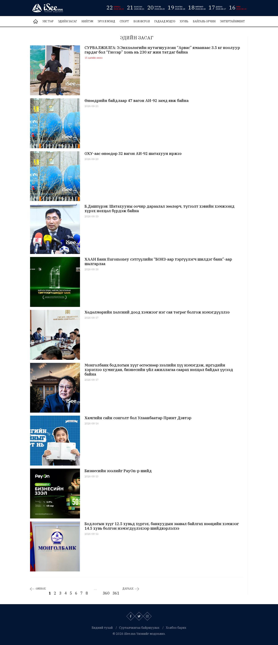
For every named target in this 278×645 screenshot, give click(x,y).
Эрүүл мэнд (106, 21)
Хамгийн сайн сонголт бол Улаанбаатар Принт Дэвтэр (138, 418)
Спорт (124, 21)
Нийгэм (87, 21)
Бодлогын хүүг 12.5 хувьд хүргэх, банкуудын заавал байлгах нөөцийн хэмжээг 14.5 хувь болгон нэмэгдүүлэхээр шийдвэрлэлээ (162, 526)
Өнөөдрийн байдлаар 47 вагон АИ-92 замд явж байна (137, 100)
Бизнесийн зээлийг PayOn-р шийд (118, 471)
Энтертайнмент (232, 21)
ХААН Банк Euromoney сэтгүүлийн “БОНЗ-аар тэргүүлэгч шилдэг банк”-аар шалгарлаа (158, 261)
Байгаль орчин (204, 21)
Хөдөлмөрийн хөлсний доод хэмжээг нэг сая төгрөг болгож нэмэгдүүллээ (157, 312)
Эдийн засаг (67, 21)
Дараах (127, 588)
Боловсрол (142, 21)
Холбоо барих (176, 627)
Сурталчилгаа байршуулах (139, 627)
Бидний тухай (102, 627)
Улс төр (48, 21)
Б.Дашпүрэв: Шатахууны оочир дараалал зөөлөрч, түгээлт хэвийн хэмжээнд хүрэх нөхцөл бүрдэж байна (160, 208)
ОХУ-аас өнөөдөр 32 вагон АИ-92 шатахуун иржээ (133, 153)
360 (106, 593)
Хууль (184, 21)
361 (116, 593)
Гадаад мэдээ (164, 21)
